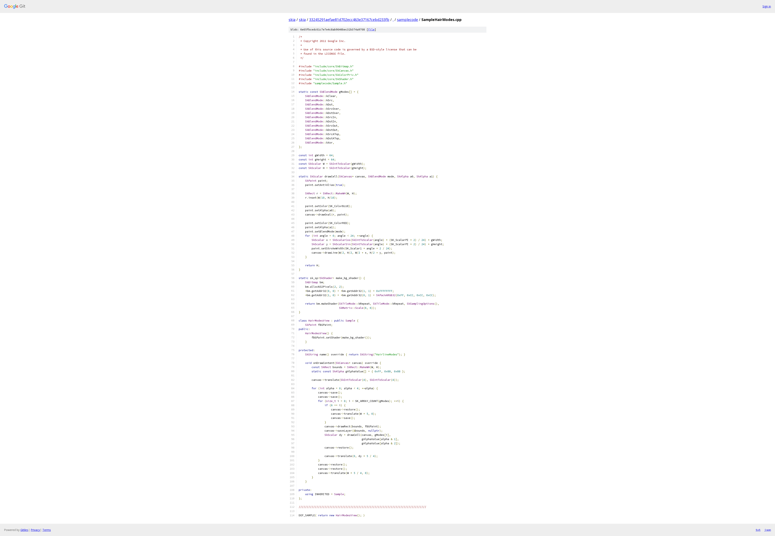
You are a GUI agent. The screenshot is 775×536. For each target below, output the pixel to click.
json (768, 530)
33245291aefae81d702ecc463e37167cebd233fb (349, 19)
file (371, 29)
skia (292, 19)
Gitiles (24, 530)
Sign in (766, 6)
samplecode (407, 19)
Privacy (35, 530)
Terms (46, 530)
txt (758, 530)
